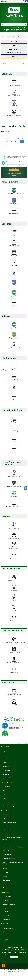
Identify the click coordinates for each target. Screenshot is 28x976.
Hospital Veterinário (7, 833)
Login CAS (5, 939)
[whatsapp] (16, 27)
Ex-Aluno (14, 56)
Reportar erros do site (8, 928)
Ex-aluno (5, 888)
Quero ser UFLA (14, 49)
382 (7, 141)
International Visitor (14, 53)
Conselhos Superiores (8, 896)
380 (22, 138)
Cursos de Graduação (8, 786)
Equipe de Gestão (15, 29)
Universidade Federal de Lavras (14, 971)
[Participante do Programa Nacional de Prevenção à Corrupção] (5, 733)
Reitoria (5, 762)
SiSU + (4, 794)
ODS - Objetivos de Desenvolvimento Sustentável (11, 838)
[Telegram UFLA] (14, 163)
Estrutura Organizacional (9, 904)
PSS (4, 802)
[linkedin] (19, 27)
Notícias (5, 755)
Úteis (4, 932)
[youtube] (25, 27)
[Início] (3, 138)
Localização (5, 912)
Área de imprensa (18, 30)
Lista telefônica (14, 957)
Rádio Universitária (7, 854)
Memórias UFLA (6, 919)
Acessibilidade (7, 4)
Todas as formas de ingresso (9, 806)
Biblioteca (5, 814)
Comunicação (6, 758)
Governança (6, 774)
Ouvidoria (5, 843)
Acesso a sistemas (7, 778)
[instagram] (14, 27)
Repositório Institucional (9, 858)
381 (3, 141)
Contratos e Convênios (8, 830)
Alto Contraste (15, 4)
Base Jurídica (6, 908)
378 (14, 138)
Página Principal (6, 751)
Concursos (5, 826)
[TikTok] (21, 27)
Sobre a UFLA (6, 29)
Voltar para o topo (22, 743)
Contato (11, 30)
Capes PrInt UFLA (7, 818)
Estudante (14, 41)
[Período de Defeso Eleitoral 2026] (14, 172)
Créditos (5, 936)
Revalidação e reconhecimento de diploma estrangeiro (12, 863)
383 (11, 141)
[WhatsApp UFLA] (14, 157)
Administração (6, 900)
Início (14, 37)
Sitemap (22, 4)
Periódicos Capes (7, 850)
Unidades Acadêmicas (8, 770)
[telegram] (23, 27)
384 (15, 141)
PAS (4, 798)
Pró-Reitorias (6, 766)
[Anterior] (6, 138)
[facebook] (12, 27)
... (18, 141)
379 (18, 138)
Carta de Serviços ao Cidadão (10, 822)
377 (10, 138)
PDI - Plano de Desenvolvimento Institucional (13, 847)
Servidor (14, 45)
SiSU (4, 790)
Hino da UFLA (6, 915)
